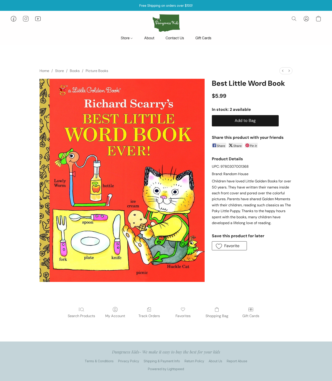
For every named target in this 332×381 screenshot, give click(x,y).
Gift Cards (203, 38)
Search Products (81, 316)
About (149, 38)
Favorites (183, 316)
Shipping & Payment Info (162, 361)
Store (126, 38)
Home (44, 70)
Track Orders (149, 316)
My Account (115, 316)
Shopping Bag (217, 316)
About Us (215, 361)
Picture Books (97, 70)
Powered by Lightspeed (166, 369)
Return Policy (194, 361)
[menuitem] (283, 70)
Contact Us (175, 38)
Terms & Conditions (99, 361)
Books (75, 70)
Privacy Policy (128, 361)
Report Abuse (237, 361)
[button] (165, 23)
